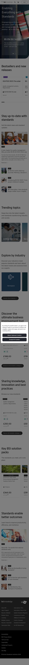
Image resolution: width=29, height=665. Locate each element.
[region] (14, 332)
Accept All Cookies (14, 339)
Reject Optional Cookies (14, 335)
